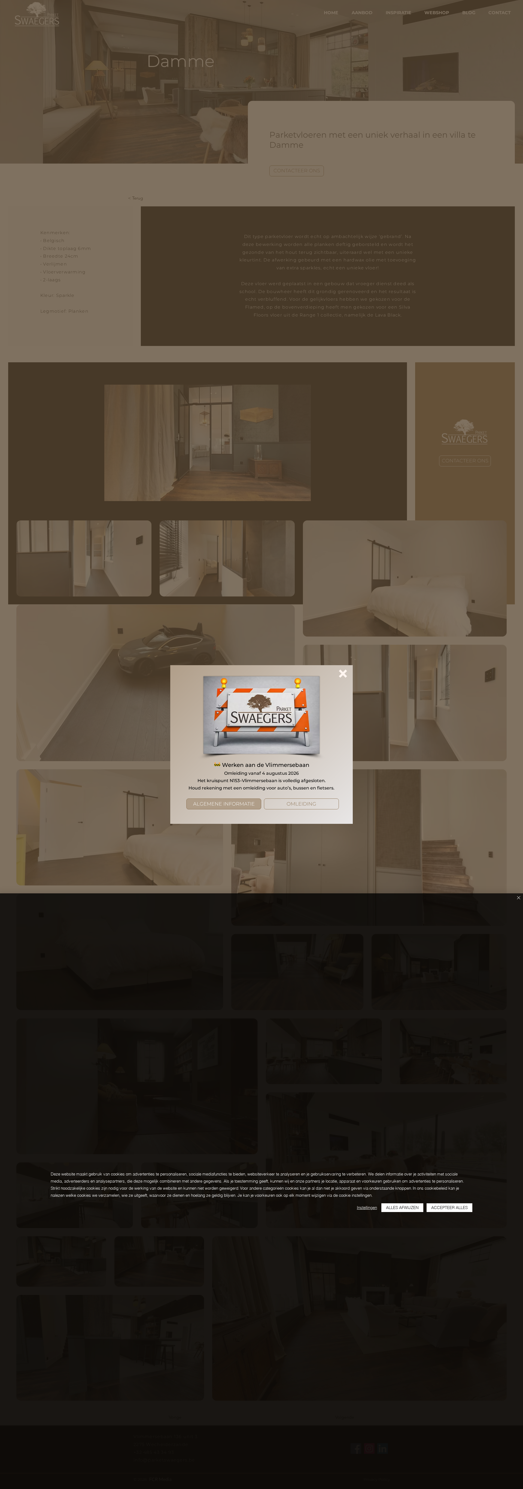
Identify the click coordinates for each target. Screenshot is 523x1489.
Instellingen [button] (367, 1207)
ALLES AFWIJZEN (402, 1207)
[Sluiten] (518, 898)
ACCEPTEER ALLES (449, 1207)
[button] (343, 674)
